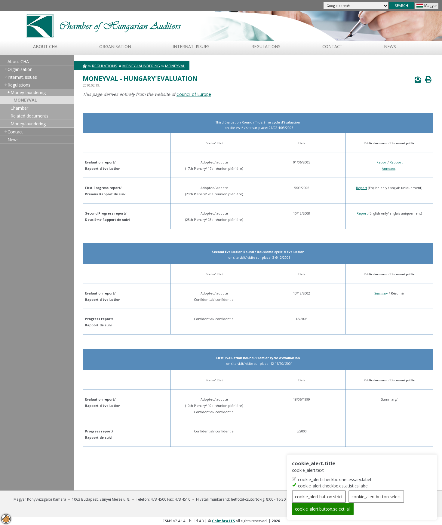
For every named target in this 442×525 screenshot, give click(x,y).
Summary (381, 293)
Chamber (19, 108)
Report (382, 162)
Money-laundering (28, 92)
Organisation (115, 46)
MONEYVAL (25, 100)
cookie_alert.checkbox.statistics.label (333, 486)
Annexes (388, 168)
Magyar (430, 5)
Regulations (266, 46)
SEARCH (401, 5)
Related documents (29, 116)
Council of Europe (193, 94)
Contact (332, 46)
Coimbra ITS (223, 520)
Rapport (396, 162)
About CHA (45, 46)
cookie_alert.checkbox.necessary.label (334, 479)
